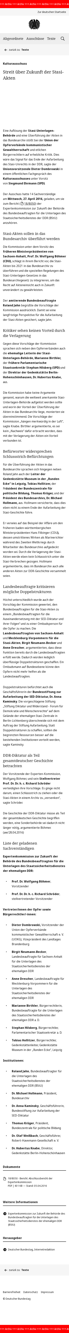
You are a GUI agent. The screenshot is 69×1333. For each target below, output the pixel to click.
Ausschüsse (35, 38)
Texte (51, 38)
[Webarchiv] (34, 24)
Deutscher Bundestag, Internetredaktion (31, 1249)
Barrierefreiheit (11, 1292)
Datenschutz (30, 1292)
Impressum (47, 1292)
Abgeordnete (13, 38)
